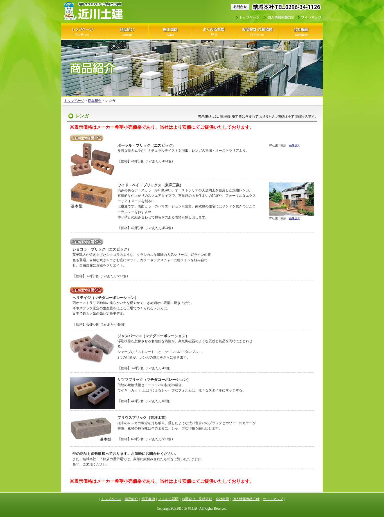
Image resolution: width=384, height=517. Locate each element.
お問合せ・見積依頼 (257, 31)
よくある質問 (214, 31)
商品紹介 (126, 31)
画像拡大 (294, 145)
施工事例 (170, 31)
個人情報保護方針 (279, 18)
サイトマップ (310, 18)
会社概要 (301, 31)
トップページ (249, 18)
